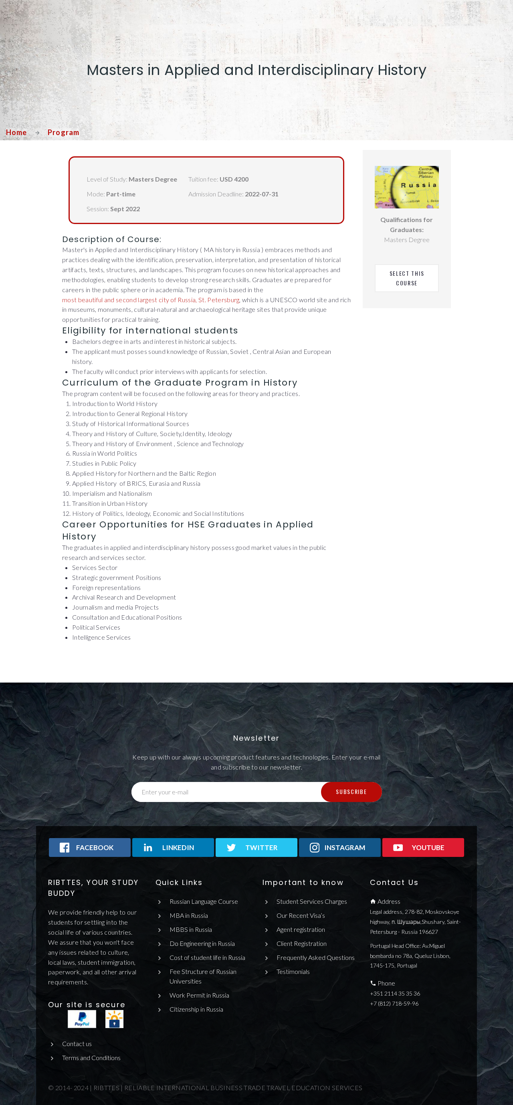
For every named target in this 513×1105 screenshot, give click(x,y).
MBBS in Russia (191, 929)
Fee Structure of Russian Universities (203, 976)
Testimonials (293, 971)
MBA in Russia (189, 915)
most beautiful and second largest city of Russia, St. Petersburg (150, 299)
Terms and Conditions (91, 1057)
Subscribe (351, 791)
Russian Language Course (204, 901)
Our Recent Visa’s (301, 915)
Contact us (77, 1043)
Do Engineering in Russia (202, 943)
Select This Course (408, 278)
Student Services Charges (312, 901)
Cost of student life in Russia (207, 957)
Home (16, 132)
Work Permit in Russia (199, 995)
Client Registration (302, 943)
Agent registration (301, 929)
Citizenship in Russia (196, 1009)
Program (63, 132)
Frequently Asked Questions (316, 957)
